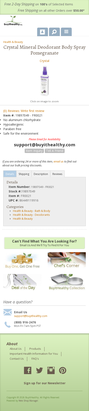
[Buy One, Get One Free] (22, 271)
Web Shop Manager (28, 400)
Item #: (9, 115)
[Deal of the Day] (22, 293)
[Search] (53, 31)
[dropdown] (66, 32)
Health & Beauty (13, 42)
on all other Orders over (51, 10)
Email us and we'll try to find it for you (44, 243)
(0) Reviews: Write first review (23, 111)
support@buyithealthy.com (30, 316)
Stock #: (15, 191)
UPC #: (14, 200)
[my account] (42, 32)
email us (59, 161)
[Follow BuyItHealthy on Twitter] (43, 371)
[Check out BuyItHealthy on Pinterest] (66, 371)
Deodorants (42, 215)
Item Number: (20, 187)
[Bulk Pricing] (67, 293)
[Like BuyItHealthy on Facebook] (31, 371)
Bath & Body (42, 211)
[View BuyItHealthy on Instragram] (55, 371)
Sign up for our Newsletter (44, 383)
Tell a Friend (54, 151)
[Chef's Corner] (67, 271)
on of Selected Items (38, 4)
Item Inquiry (34, 151)
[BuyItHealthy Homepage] (14, 21)
